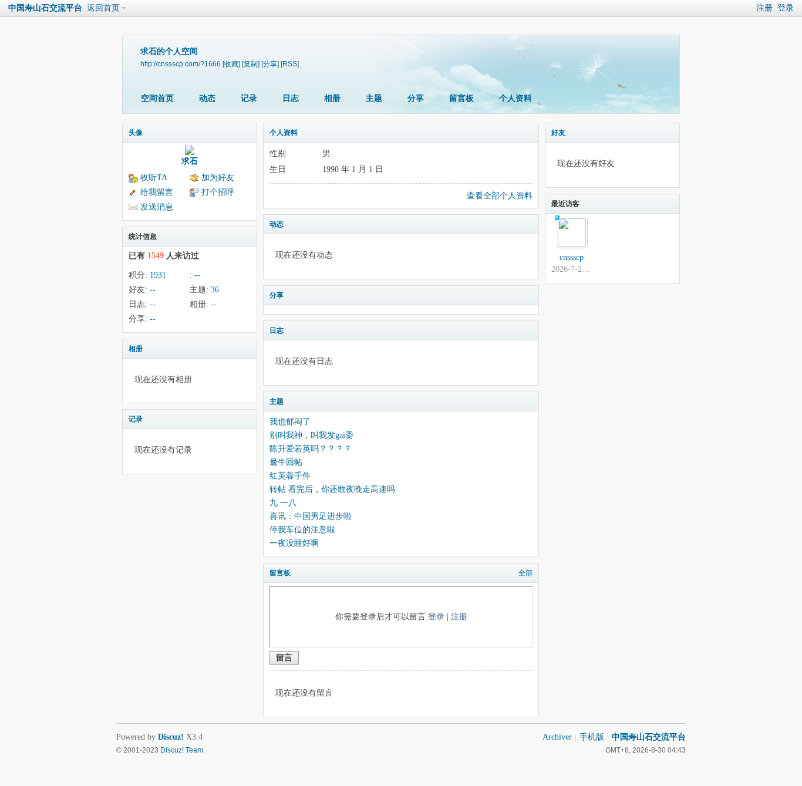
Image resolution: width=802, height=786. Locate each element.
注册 (764, 8)
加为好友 (217, 177)
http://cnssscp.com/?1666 (180, 64)
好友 (558, 133)
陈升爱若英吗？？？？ (310, 448)
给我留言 (156, 192)
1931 (158, 275)
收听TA (153, 177)
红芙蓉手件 (290, 475)
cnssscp (572, 257)
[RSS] (290, 64)
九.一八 (282, 502)
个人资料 (515, 98)
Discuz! (171, 737)
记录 (249, 98)
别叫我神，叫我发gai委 (311, 435)
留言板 (461, 98)
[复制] (251, 64)
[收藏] (231, 64)
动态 (207, 98)
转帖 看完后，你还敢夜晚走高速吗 (332, 489)
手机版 (591, 737)
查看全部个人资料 (500, 195)
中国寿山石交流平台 (45, 8)
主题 (374, 98)
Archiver (557, 737)
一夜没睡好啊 (294, 543)
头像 (136, 133)
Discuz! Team (181, 750)
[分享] (270, 64)
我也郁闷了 (290, 421)
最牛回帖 (285, 462)
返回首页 (103, 8)
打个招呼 (217, 192)
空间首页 (157, 98)
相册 (332, 98)
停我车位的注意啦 (302, 529)
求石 (189, 161)
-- (197, 275)
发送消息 (156, 207)
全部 (525, 573)
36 (215, 289)
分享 (415, 98)
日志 (290, 98)
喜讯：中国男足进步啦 (310, 516)
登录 (785, 8)
